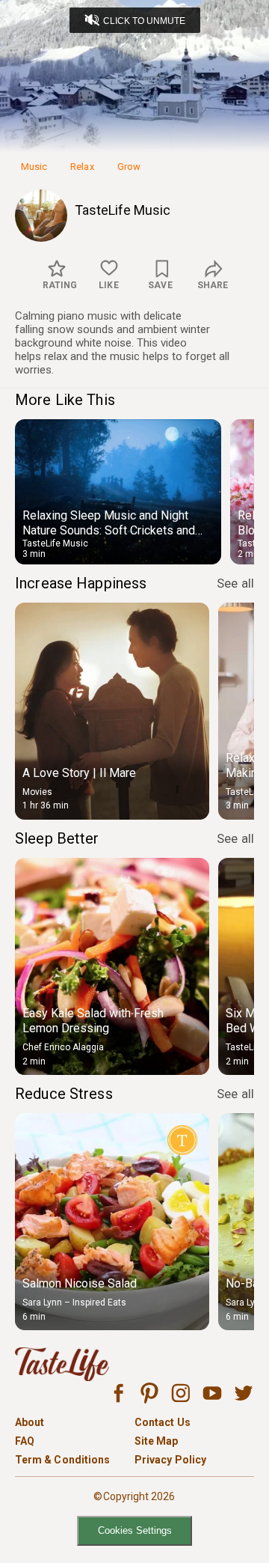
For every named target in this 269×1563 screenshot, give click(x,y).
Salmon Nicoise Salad (79, 1283)
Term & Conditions (62, 1460)
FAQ (24, 1441)
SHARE (212, 285)
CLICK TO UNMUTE (144, 21)
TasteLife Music (122, 210)
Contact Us (162, 1422)
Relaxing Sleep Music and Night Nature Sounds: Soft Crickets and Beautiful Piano (108, 530)
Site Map (156, 1441)
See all (235, 583)
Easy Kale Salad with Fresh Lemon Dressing (93, 1020)
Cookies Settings (135, 1530)
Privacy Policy (170, 1460)
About (29, 1422)
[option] (118, 491)
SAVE (160, 285)
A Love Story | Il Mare (79, 773)
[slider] (134, 114)
